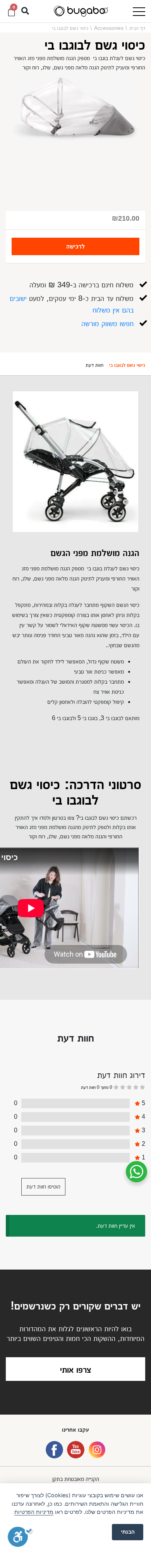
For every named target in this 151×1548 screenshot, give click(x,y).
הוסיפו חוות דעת (43, 1186)
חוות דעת (94, 365)
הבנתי (128, 1532)
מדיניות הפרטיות (33, 1511)
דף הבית (137, 28)
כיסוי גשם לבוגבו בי (127, 365)
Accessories (109, 28)
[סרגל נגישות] (20, 1537)
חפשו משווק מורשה (107, 323)
